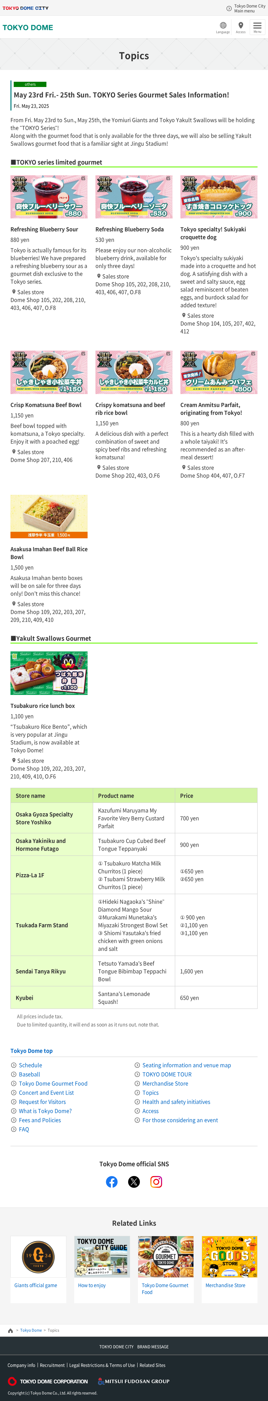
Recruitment (52, 1365)
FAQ (24, 1129)
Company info (21, 1365)
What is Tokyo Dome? (45, 1111)
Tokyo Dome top (31, 1050)
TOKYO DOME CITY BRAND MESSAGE (134, 1347)
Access (240, 31)
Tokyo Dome (31, 1330)
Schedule (30, 1065)
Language (223, 31)
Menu (257, 31)
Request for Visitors (42, 1101)
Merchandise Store (165, 1083)
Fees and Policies (40, 1120)
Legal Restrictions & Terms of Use (102, 1365)
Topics (150, 1092)
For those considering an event (180, 1120)
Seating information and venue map (186, 1065)
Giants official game (35, 1285)
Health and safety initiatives (176, 1101)
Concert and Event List (46, 1092)
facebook (112, 1182)
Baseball (29, 1074)
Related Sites (152, 1365)
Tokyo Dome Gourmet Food (53, 1083)
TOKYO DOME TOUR (167, 1074)
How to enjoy (92, 1285)
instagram (156, 1182)
